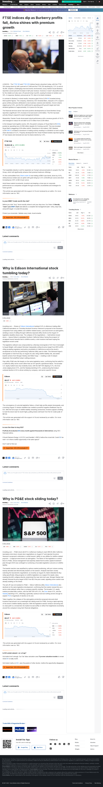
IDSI (58, 124)
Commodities (22, 7)
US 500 (70, 38)
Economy (46, 7)
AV (48, 98)
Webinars (72, 194)
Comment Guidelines (8, 251)
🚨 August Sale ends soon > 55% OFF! (71, 1)
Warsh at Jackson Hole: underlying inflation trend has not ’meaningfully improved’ (82, 124)
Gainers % (78, 163)
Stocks (89, 17)
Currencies (15, 7)
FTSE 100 (16, 84)
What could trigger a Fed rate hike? (82, 147)
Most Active (71, 163)
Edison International (27, 326)
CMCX (9, 130)
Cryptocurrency (53, 7)
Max (22, 150)
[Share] (50, 32)
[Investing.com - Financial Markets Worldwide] (9, 1)
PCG (9, 596)
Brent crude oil (25, 175)
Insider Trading (61, 7)
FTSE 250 (26, 84)
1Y (16, 150)
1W (8, 150)
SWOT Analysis (91, 7)
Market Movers (73, 159)
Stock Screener (62, 4)
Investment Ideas (83, 7)
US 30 (70, 35)
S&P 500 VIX (72, 48)
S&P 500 (71, 43)
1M (11, 150)
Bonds (84, 17)
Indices (70, 17)
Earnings (76, 7)
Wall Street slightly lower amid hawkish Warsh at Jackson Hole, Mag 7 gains (83, 116)
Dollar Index (71, 51)
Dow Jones (71, 40)
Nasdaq (5, 593)
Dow (46, 591)
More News (80, 152)
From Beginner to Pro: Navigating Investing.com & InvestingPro (81, 199)
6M (14, 150)
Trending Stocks (74, 209)
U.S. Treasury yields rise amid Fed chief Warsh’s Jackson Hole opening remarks (82, 140)
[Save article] (54, 32)
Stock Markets (30, 7)
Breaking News (7, 7)
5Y (19, 150)
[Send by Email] (33, 227)
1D (5, 150)
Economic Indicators (38, 7)
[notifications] (96, 1)
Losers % (85, 163)
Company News (69, 7)
